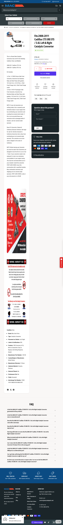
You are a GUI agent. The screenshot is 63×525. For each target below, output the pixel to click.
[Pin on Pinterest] (14, 390)
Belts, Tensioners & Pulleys (31, 497)
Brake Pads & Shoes (31, 501)
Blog (17, 500)
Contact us (18, 494)
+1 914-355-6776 (44, 507)
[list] (31, 476)
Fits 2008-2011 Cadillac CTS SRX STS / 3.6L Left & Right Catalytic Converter (37, 27)
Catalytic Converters (14, 27)
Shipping (36, 59)
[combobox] (12, 10)
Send (37, 128)
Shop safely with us (39, 155)
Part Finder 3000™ (47, 1)
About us (18, 492)
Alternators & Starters (30, 492)
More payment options (45, 77)
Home (6, 27)
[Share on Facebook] (8, 390)
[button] (2, 5)
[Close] (22, 517)
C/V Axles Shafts (31, 504)
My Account (56, 1)
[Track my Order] (56, 5)
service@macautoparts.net (46, 500)
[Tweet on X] (11, 390)
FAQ (17, 497)
